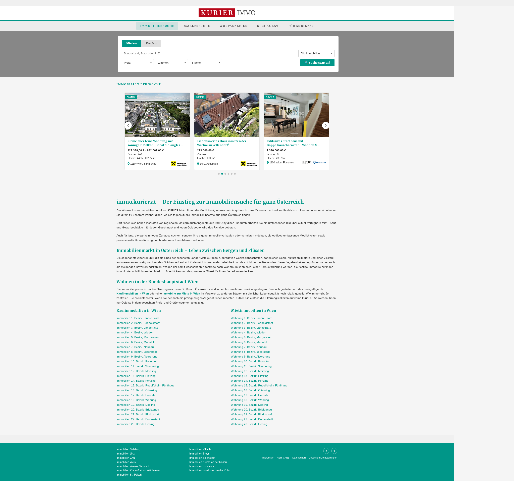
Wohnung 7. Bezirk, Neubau (249, 347)
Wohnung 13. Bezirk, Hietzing (249, 375)
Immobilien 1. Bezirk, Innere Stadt (137, 318)
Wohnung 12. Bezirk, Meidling (250, 371)
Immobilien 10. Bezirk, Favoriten (136, 361)
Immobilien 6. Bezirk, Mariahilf (135, 342)
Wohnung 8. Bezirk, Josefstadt (250, 351)
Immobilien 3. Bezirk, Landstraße (137, 327)
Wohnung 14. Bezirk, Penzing (249, 380)
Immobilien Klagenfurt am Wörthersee (138, 470)
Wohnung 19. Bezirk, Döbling (249, 404)
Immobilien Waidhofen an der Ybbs (209, 470)
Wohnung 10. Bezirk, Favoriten (250, 361)
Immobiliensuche (157, 26)
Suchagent (268, 26)
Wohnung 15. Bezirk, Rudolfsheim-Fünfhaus (259, 385)
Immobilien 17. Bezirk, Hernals (135, 395)
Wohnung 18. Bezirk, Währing (250, 400)
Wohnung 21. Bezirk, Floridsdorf (251, 414)
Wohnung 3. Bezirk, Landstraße (251, 327)
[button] (128, 125)
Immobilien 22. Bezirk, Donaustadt (138, 419)
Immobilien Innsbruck (201, 466)
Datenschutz (299, 457)
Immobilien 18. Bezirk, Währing (136, 400)
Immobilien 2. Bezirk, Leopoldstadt (138, 322)
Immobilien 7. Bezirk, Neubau (135, 347)
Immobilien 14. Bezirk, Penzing (136, 380)
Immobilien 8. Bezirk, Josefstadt (136, 351)
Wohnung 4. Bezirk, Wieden (248, 332)
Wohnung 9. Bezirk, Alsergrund (250, 356)
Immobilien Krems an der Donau (208, 462)
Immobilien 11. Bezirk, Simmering (137, 366)
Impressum (268, 457)
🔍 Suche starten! (317, 62)
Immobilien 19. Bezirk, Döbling (135, 404)
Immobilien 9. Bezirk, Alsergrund (136, 356)
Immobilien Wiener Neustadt (132, 466)
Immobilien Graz (126, 457)
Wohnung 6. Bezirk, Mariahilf (249, 342)
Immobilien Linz (125, 453)
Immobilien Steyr (199, 453)
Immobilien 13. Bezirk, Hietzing (136, 375)
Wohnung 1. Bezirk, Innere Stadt (251, 318)
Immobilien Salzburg (128, 449)
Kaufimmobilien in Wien (132, 293)
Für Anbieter (301, 26)
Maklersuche (197, 26)
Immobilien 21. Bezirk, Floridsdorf (137, 414)
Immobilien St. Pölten (129, 474)
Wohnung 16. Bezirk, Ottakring (250, 390)
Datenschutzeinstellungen (323, 457)
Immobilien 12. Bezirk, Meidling (136, 371)
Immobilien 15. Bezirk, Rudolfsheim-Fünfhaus (145, 385)
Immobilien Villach (200, 449)
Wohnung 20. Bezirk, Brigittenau (251, 409)
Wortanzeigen (234, 26)
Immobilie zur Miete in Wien (181, 293)
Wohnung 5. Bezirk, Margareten (251, 337)
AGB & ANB (283, 457)
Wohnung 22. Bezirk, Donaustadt (252, 419)
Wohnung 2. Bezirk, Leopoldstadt (252, 322)
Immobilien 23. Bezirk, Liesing (135, 424)
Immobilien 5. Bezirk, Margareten (137, 337)
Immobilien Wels (126, 462)
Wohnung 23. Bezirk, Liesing (249, 424)
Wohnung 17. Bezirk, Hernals (249, 395)
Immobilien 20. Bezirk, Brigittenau (137, 409)
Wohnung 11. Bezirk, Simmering (251, 366)
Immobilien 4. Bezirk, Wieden (134, 332)
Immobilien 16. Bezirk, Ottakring (136, 390)
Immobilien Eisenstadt (202, 457)
